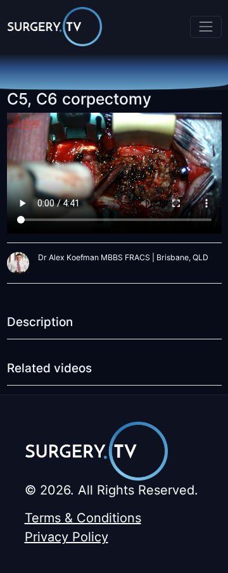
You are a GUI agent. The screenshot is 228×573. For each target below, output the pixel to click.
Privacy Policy (66, 537)
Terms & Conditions (83, 518)
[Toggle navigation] (205, 27)
